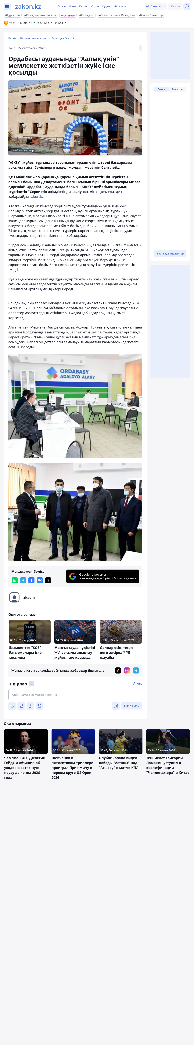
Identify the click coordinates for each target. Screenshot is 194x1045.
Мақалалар (120, 6)
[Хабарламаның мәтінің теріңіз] (75, 694)
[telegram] (23, 580)
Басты (12, 38)
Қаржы (83, 6)
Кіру (139, 683)
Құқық (106, 6)
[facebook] (31, 580)
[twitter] (48, 580)
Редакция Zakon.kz (64, 38)
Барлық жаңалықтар (34, 38)
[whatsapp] (14, 580)
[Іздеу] (186, 6)
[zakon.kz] (28, 6)
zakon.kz (37, 196)
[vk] (39, 580)
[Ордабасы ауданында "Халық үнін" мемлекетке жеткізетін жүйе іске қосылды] (75, 406)
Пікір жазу (131, 706)
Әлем (72, 6)
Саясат (61, 6)
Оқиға (95, 6)
